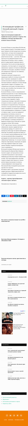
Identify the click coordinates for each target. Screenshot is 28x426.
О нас (5, 419)
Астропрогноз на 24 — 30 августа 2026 (17, 277)
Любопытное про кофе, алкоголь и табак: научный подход (16, 378)
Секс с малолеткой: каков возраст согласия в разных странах (16, 351)
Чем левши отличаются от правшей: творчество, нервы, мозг (17, 291)
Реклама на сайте (19, 419)
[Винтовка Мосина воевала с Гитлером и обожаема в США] (14, 230)
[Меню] (2, 6)
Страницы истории (9, 31)
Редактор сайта (7, 403)
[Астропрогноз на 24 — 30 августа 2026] (4, 276)
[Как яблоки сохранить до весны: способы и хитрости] (4, 304)
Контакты (10, 419)
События (3, 31)
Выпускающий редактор (10, 397)
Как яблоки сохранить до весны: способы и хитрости (16, 305)
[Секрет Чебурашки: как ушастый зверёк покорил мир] (4, 283)
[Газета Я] (15, 6)
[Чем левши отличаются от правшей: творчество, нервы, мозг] (4, 290)
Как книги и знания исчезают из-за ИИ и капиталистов (13, 220)
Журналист (6, 399)
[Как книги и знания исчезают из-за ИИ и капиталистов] (14, 211)
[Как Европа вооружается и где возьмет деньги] (4, 357)
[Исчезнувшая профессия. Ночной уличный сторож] (14, 17)
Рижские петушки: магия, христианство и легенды (13, 259)
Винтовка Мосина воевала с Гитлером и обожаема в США (12, 239)
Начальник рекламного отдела (11, 401)
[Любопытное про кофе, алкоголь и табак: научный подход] (4, 377)
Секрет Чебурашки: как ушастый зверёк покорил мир (16, 284)
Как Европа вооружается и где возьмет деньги (15, 358)
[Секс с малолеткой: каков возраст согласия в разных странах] (4, 350)
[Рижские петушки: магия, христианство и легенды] (14, 250)
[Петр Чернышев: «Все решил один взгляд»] (4, 364)
